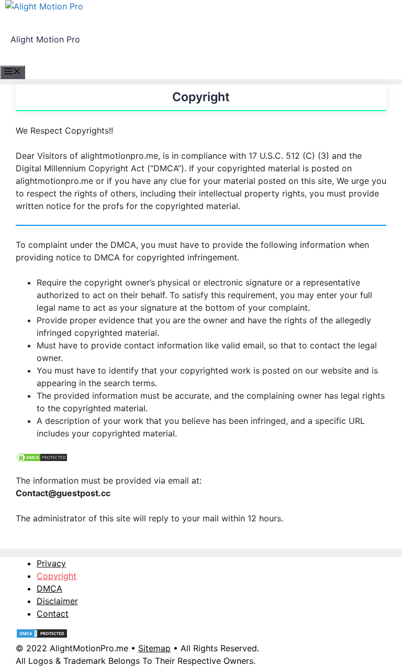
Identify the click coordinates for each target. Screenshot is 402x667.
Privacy (51, 563)
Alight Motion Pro (45, 39)
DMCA (49, 588)
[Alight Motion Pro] (44, 6)
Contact (53, 613)
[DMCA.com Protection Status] (42, 459)
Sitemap (154, 648)
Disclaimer (57, 601)
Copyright (56, 576)
